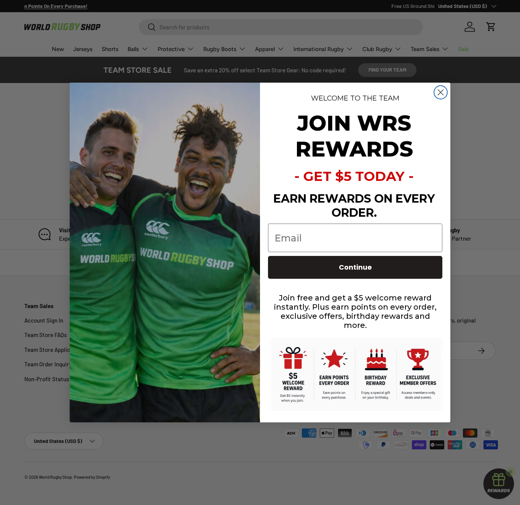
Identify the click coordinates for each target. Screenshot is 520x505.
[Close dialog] (440, 92)
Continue (355, 267)
